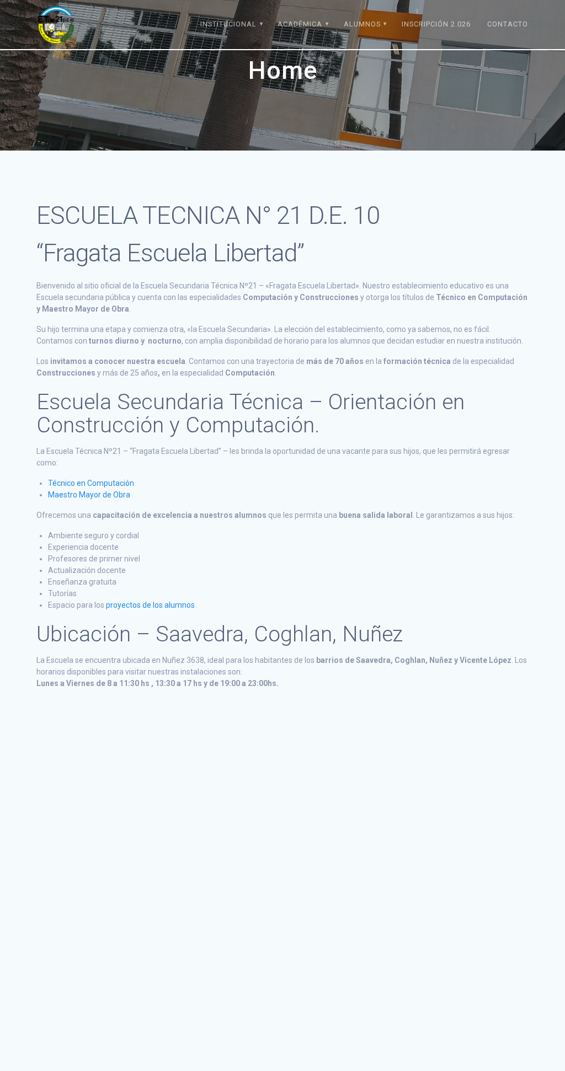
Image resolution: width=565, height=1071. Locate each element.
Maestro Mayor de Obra (89, 494)
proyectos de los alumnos (150, 605)
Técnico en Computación (91, 483)
